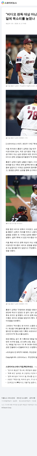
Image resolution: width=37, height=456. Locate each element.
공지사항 (32, 398)
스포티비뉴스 (11, 3)
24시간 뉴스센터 (22, 398)
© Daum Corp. (7, 407)
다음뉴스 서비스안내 (8, 398)
